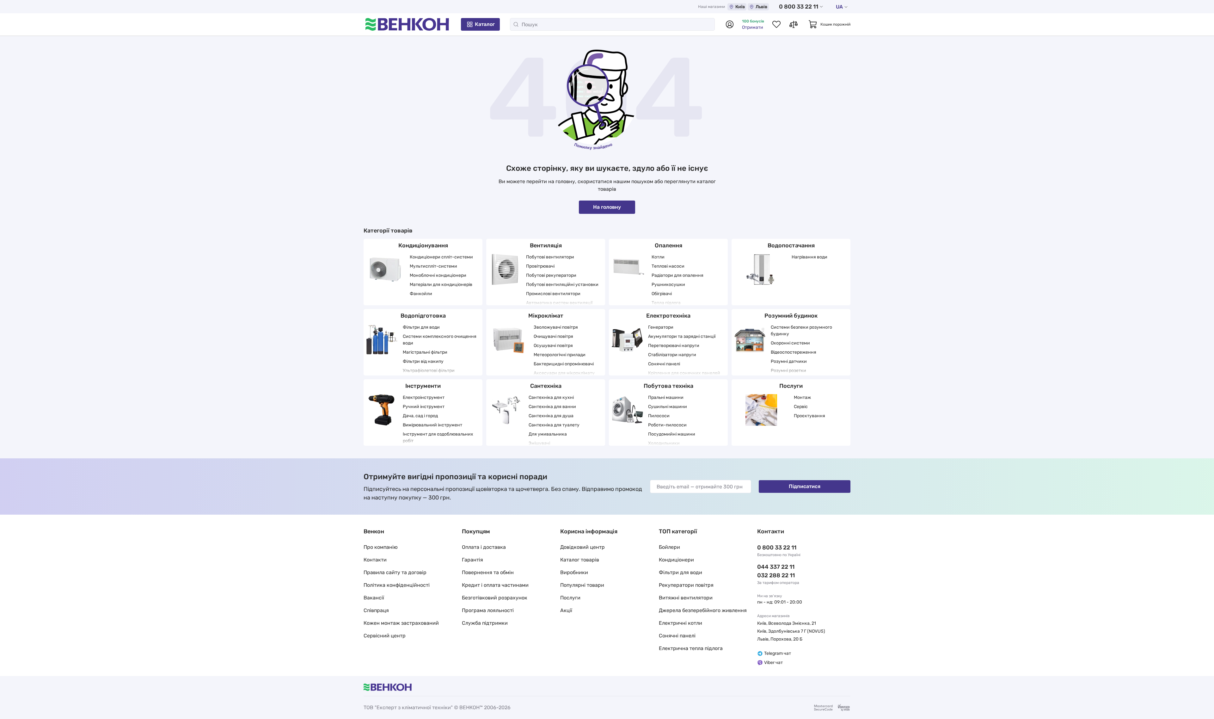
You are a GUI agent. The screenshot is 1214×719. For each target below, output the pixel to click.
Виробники (574, 572)
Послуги (791, 385)
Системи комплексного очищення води (439, 340)
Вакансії (374, 598)
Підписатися (804, 486)
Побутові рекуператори (551, 275)
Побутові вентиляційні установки (562, 284)
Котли (658, 257)
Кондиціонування (423, 245)
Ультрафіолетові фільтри (429, 370)
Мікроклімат (545, 315)
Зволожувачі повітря (556, 327)
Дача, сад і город (420, 415)
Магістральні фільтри (425, 352)
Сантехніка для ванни (552, 406)
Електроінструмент (424, 397)
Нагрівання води (809, 257)
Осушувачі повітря (553, 345)
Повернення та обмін (488, 572)
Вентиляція (546, 245)
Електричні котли (680, 623)
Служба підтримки (485, 623)
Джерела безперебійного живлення (703, 610)
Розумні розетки (788, 370)
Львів (761, 6)
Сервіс (801, 406)
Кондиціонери (676, 560)
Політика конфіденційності (397, 585)
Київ (740, 6)
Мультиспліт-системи (433, 266)
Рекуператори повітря (686, 585)
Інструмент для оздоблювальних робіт (438, 437)
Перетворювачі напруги (673, 345)
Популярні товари (582, 585)
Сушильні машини (667, 406)
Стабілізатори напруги (672, 354)
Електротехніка (668, 315)
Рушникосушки (668, 284)
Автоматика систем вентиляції (559, 303)
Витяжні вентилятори (686, 598)
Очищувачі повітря (553, 336)
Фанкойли (421, 293)
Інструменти (423, 385)
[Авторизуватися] (729, 24)
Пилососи (659, 415)
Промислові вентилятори (553, 293)
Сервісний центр (385, 636)
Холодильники (664, 443)
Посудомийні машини (671, 434)
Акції (566, 610)
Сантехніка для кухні (551, 397)
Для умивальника (548, 434)
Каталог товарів (579, 560)
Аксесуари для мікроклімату (564, 373)
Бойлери (669, 547)
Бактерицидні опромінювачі (564, 364)
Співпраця (376, 610)
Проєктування (809, 415)
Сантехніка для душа (551, 415)
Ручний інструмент (424, 406)
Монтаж (802, 397)
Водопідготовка (423, 315)
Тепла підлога (666, 303)
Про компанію (381, 547)
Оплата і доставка (484, 547)
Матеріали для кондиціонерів (441, 284)
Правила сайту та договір (395, 572)
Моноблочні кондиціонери (438, 275)
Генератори (660, 327)
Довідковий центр (582, 547)
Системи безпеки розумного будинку (801, 331)
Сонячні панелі (664, 364)
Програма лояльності (488, 610)
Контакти (375, 560)
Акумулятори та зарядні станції (681, 336)
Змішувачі (539, 443)
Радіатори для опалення (677, 275)
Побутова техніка (668, 385)
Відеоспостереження (793, 352)
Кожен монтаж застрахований (401, 623)
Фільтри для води (421, 327)
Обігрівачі (662, 293)
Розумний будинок (791, 315)
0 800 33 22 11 (798, 6)
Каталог (485, 24)
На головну (607, 207)
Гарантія (472, 560)
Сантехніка (545, 385)
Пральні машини (666, 397)
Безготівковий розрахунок (494, 598)
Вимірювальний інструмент (432, 425)
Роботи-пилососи (667, 425)
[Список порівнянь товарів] (793, 24)
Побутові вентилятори (550, 257)
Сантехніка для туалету (554, 425)
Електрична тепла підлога (691, 648)
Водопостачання (791, 245)
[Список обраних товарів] (776, 24)
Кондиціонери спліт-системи (441, 257)
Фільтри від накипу (423, 361)
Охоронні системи (790, 343)
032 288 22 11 (776, 575)
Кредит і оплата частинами (495, 585)
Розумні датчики (789, 361)
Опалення (668, 245)
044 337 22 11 (775, 566)
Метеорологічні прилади (560, 354)
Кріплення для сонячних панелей (684, 373)
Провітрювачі (540, 266)
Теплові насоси (668, 266)
